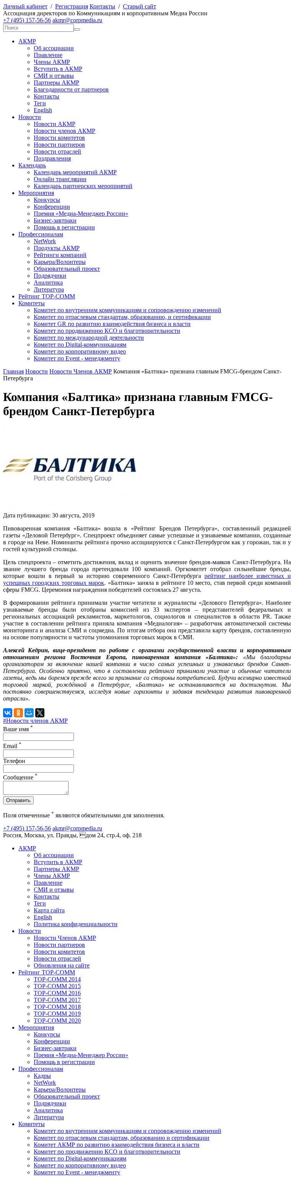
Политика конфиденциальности (76, 924)
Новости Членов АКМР (80, 371)
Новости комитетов (59, 137)
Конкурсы (47, 199)
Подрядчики (50, 275)
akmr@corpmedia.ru (77, 20)
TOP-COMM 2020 (57, 1020)
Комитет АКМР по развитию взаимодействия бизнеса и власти (116, 1144)
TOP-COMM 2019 (57, 1013)
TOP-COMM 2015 (57, 986)
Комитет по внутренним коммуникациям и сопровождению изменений (127, 310)
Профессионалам (40, 234)
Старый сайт (139, 6)
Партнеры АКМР (56, 82)
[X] (39, 712)
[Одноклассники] (18, 712)
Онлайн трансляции (60, 179)
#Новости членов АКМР (35, 720)
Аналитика (48, 282)
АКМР (27, 41)
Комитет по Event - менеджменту (77, 358)
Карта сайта (49, 910)
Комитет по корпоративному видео (80, 351)
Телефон (14, 761)
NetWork (45, 241)
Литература (49, 289)
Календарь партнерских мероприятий (83, 186)
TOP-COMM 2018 (57, 1007)
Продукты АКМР (57, 248)
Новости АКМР (54, 124)
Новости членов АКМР (64, 131)
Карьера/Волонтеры (60, 262)
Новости (29, 117)
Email (12, 746)
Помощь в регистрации (64, 227)
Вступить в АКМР (58, 68)
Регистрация (71, 6)
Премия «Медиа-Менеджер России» (81, 213)
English (43, 110)
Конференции (52, 206)
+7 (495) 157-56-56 (27, 20)
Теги (40, 103)
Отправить (18, 800)
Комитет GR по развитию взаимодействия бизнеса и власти (112, 324)
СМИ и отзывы (54, 75)
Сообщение (20, 777)
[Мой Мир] (29, 712)
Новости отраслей (57, 151)
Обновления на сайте (62, 965)
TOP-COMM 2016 (57, 993)
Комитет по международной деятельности (89, 337)
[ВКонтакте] (7, 712)
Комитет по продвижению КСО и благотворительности (107, 330)
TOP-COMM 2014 (57, 979)
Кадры (42, 1075)
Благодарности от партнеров (71, 89)
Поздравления (52, 158)
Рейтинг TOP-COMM (46, 296)
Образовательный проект (67, 268)
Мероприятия (36, 193)
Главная (13, 371)
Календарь (32, 165)
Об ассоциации (54, 48)
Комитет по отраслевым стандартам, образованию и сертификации (121, 1138)
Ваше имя (18, 729)
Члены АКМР (52, 62)
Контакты (102, 6)
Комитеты (31, 303)
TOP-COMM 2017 (57, 1000)
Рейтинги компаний (60, 255)
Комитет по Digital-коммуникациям (80, 344)
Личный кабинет (25, 6)
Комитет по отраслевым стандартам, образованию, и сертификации (122, 317)
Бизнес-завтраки (55, 220)
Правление (48, 55)
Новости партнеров (59, 144)
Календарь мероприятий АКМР (75, 172)
